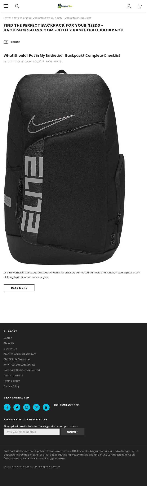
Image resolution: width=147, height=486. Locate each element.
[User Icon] (129, 6)
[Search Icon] (17, 6)
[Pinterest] (36, 407)
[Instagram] (26, 407)
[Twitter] (16, 407)
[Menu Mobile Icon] (6, 6)
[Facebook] (7, 407)
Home (7, 17)
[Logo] (65, 6)
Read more (19, 288)
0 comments (54, 61)
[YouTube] (46, 407)
